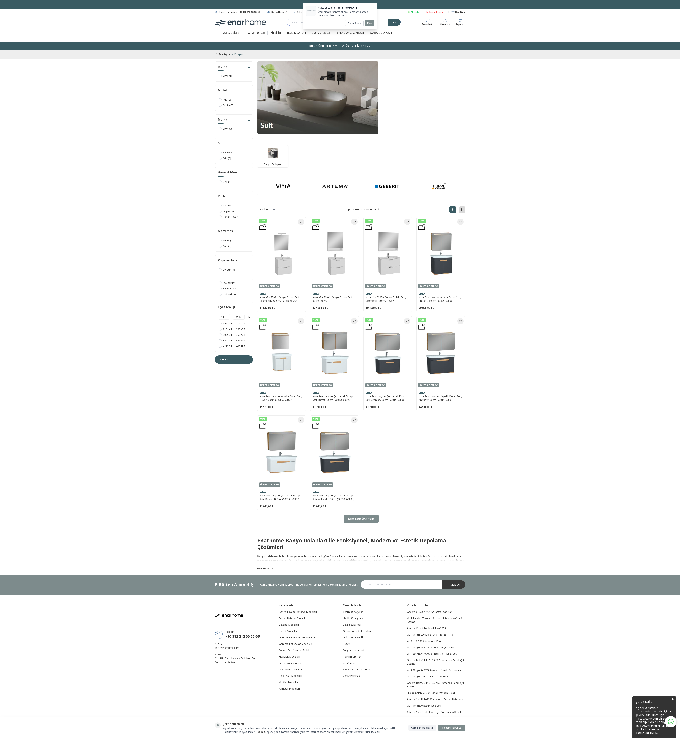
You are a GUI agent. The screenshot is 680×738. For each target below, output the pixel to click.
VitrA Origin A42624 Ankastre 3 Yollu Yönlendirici (434, 670)
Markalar (415, 12)
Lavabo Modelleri (289, 624)
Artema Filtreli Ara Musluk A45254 (426, 628)
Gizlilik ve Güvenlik (353, 637)
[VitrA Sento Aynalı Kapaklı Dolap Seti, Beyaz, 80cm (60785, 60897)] (281, 352)
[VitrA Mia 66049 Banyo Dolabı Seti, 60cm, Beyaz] (334, 253)
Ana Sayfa (224, 54)
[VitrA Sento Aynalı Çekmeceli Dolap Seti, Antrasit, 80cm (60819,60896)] (388, 352)
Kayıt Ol (454, 585)
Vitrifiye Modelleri (289, 682)
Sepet (346, 643)
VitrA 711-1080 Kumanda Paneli (425, 641)
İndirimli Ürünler (437, 12)
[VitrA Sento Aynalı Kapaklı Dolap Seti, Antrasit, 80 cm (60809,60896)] (441, 253)
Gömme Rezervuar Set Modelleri (297, 637)
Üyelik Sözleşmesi (353, 618)
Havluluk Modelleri (289, 656)
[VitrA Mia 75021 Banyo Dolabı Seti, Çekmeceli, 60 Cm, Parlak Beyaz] (281, 253)
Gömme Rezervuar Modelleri (295, 643)
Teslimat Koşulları (353, 612)
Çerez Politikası (351, 675)
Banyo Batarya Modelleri (293, 618)
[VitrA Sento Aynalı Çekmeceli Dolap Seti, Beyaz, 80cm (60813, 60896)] (334, 352)
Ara (394, 22)
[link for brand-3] (387, 186)
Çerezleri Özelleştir (422, 727)
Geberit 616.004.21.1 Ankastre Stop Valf (429, 612)
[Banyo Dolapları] (272, 153)
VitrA (263, 293)
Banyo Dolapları (273, 164)
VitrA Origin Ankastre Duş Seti (424, 705)
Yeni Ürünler (350, 663)
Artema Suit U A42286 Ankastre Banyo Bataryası (435, 699)
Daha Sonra (354, 23)
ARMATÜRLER (256, 32)
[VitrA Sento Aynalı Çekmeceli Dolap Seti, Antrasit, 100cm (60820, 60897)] (334, 452)
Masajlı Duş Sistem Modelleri (295, 650)
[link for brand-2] (335, 186)
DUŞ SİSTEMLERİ (321, 32)
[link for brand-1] (283, 186)
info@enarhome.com (227, 647)
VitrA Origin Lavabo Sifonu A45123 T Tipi (430, 634)
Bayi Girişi (460, 12)
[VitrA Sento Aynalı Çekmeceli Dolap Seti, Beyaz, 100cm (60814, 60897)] (281, 452)
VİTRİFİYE (276, 32)
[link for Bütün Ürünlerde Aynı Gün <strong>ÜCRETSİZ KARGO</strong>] (340, 46)
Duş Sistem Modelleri (291, 669)
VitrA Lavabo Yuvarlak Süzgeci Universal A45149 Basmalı (434, 620)
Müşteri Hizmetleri (353, 650)
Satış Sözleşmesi (352, 624)
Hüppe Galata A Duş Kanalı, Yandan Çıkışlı (431, 692)
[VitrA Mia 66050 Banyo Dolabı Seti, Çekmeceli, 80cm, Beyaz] (388, 253)
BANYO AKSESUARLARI (350, 32)
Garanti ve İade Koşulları (357, 631)
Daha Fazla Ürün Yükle (361, 518)
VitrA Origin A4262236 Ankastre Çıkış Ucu (430, 647)
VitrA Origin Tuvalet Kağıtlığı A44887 (427, 676)
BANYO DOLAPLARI (381, 32)
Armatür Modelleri (289, 688)
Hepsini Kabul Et (451, 727)
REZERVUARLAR (296, 32)
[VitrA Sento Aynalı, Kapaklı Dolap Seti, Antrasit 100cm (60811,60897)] (441, 352)
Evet (369, 23)
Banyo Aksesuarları (290, 663)
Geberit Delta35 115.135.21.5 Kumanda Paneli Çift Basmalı (435, 684)
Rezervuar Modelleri (290, 675)
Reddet (260, 732)
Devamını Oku (265, 568)
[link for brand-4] (439, 186)
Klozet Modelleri (288, 631)
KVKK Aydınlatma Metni (356, 669)
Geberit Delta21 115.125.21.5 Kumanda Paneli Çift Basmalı (435, 661)
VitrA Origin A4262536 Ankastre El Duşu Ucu (432, 653)
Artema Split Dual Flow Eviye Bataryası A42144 (434, 712)
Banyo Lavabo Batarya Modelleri (298, 612)
